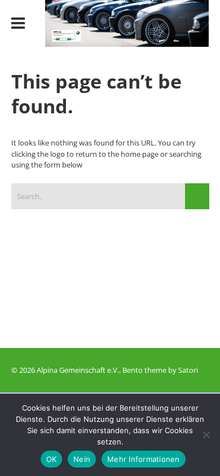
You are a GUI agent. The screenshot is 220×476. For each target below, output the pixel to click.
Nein (81, 459)
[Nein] (206, 434)
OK (51, 459)
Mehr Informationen (143, 459)
